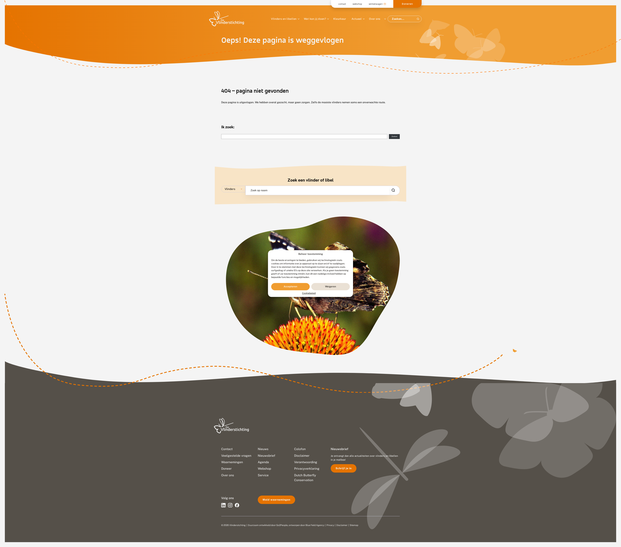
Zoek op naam (259, 190)
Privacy (330, 525)
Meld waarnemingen (276, 499)
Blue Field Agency (314, 525)
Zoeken (394, 136)
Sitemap (354, 525)
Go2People (282, 525)
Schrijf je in (344, 468)
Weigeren (330, 286)
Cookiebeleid (309, 293)
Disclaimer (341, 525)
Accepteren (290, 286)
